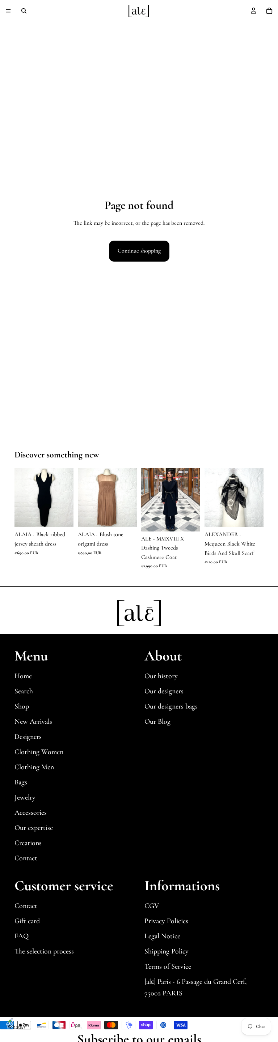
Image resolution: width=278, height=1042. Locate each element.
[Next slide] (65, 498)
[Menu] (8, 11)
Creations (28, 843)
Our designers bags (171, 706)
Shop (21, 706)
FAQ (21, 936)
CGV (151, 905)
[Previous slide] (22, 498)
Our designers (164, 691)
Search (23, 691)
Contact (25, 858)
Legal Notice (162, 936)
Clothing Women (38, 752)
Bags (20, 782)
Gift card (27, 921)
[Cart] (269, 11)
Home (23, 676)
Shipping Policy (166, 951)
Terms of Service (167, 966)
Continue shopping (139, 250)
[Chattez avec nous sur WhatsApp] (16, 1026)
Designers (28, 736)
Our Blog (157, 721)
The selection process (44, 951)
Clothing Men (34, 767)
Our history (161, 676)
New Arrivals (33, 721)
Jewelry (24, 797)
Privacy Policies (166, 921)
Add (68, 516)
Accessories (30, 812)
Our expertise (33, 827)
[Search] (24, 11)
